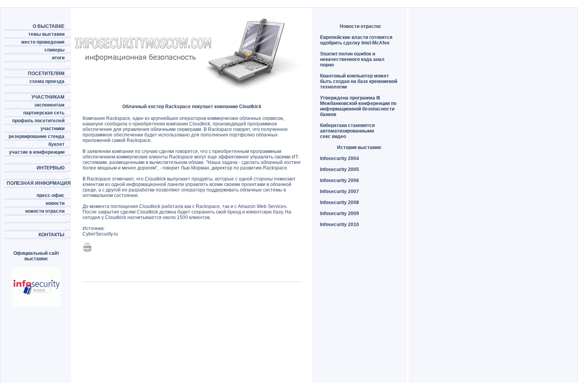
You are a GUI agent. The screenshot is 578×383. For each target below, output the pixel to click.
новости (55, 203)
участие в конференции (36, 152)
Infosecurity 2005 (339, 169)
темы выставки (46, 34)
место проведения (42, 42)
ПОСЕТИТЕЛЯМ (46, 73)
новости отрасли (44, 211)
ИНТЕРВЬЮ (50, 168)
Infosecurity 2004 (339, 158)
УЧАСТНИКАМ (47, 97)
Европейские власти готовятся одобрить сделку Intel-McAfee (356, 40)
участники (52, 128)
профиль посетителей (38, 120)
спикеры (54, 50)
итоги (58, 58)
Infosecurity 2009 (339, 213)
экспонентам (49, 105)
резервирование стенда (36, 136)
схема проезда (46, 81)
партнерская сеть (43, 113)
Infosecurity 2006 (339, 180)
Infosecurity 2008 (339, 202)
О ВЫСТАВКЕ (48, 26)
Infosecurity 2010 (339, 224)
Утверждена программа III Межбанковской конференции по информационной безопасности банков (358, 106)
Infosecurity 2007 (339, 191)
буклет (56, 144)
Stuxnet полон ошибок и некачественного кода (347, 56)
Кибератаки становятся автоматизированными (347, 128)
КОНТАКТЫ (51, 235)
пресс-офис (50, 195)
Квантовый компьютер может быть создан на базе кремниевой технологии (358, 81)
